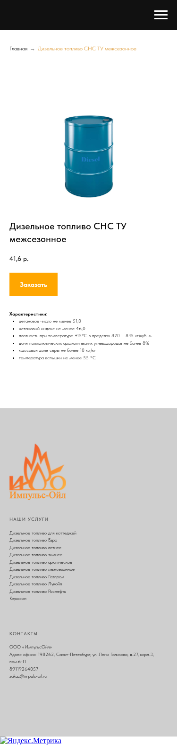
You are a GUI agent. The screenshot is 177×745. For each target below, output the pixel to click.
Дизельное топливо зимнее (35, 554)
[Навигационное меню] (161, 15)
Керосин (17, 598)
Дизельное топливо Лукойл (35, 583)
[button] (33, 284)
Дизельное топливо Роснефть (37, 591)
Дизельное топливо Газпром (36, 576)
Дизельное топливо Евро (33, 540)
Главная (18, 48)
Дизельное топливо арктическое (40, 562)
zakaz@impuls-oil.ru (28, 676)
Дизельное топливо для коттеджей (42, 532)
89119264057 (23, 669)
